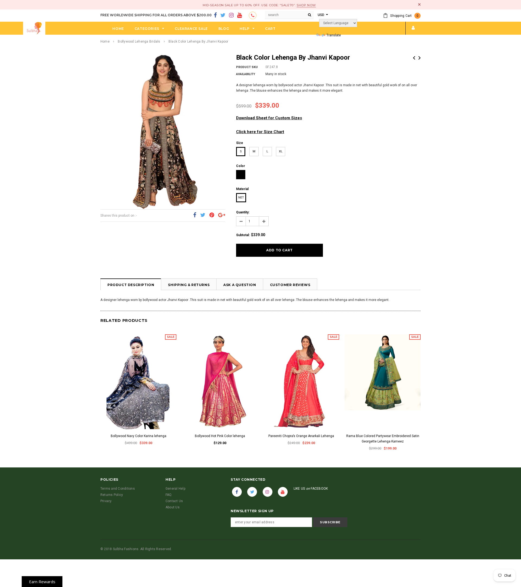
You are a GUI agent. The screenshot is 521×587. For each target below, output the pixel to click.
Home (105, 41)
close (419, 4)
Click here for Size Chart (260, 131)
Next (419, 58)
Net (241, 197)
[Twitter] (222, 15)
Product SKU (247, 67)
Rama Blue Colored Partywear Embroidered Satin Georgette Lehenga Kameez (382, 438)
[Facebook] (215, 15)
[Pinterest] (211, 215)
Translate (333, 35)
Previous (414, 58)
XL (280, 151)
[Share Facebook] (194, 215)
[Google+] (221, 215)
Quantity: (242, 212)
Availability (245, 74)
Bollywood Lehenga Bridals (139, 41)
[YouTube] (239, 15)
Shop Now (306, 5)
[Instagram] (231, 15)
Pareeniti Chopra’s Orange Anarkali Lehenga (301, 436)
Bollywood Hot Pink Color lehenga (220, 436)
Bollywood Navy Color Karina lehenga (138, 436)
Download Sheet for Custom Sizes (269, 118)
